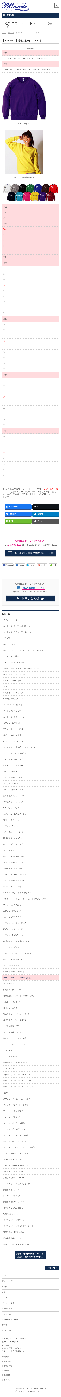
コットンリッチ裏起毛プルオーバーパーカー (21, 668)
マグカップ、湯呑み (11, 656)
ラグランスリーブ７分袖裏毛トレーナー (19, 1226)
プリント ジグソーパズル (13, 729)
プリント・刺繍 (8, 1303)
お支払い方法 (7, 1366)
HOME (4, 1276)
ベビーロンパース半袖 (12, 681)
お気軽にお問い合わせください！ (30, 541)
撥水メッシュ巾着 (10, 1008)
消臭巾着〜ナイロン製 (12, 990)
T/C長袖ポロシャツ (11, 1214)
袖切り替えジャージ (11, 820)
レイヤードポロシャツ (12, 1196)
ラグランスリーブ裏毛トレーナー (16, 1220)
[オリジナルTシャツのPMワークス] (15, 8)
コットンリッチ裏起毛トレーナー (16, 717)
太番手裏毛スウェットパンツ (14, 1202)
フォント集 (6, 1314)
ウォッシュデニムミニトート (14, 917)
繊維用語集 (6, 1361)
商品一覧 (6, 614)
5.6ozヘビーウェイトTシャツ (15, 662)
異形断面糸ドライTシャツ (13, 796)
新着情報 (5, 1357)
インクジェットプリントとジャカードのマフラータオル (25, 899)
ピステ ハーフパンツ (11, 1002)
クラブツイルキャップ (12, 711)
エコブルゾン (8, 1069)
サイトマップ (7, 1380)
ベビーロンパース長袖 (12, 735)
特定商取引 (6, 1370)
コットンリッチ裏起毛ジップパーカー (18, 632)
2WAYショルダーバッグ (12, 929)
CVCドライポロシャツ (12, 808)
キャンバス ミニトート (12, 887)
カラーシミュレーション (11, 1320)
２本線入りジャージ (11, 772)
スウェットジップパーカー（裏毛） (17, 1099)
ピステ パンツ (8, 984)
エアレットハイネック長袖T (14, 923)
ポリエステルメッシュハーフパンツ (17, 1141)
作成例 (4, 1287)
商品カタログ (7, 1281)
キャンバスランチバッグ (13, 844)
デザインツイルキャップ (13, 759)
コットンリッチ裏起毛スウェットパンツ (19, 747)
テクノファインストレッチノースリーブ (19, 1087)
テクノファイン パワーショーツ (16, 1129)
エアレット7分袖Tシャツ (13, 935)
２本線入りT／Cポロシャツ (14, 1208)
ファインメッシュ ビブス (13, 1111)
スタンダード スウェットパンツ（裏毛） (19, 1147)
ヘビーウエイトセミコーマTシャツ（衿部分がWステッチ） (26, 650)
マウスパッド (8, 687)
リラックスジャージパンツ (14, 862)
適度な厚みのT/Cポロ (11, 784)
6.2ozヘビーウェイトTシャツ (15, 741)
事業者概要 (6, 1375)
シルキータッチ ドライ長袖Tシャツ (17, 893)
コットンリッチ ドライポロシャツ (16, 626)
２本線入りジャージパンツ (14, 790)
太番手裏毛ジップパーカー (14, 1178)
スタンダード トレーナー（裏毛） (16, 1135)
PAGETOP (52, 1268)
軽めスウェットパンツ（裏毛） (15, 1038)
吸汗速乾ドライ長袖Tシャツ (14, 856)
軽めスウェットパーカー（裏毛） (16, 1014)
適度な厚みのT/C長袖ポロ (13, 1232)
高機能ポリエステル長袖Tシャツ (16, 941)
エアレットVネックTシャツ (14, 1044)
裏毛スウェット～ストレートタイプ (17, 1244)
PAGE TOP (57, 1352)
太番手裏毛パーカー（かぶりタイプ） (18, 1166)
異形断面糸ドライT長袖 (12, 868)
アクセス (5, 1298)
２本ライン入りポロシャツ (14, 1172)
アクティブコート (10, 1056)
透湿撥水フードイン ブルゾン (15, 1020)
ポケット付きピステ (11, 965)
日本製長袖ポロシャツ (12, 1238)
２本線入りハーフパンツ (13, 802)
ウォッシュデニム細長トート (14, 905)
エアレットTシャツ (11, 826)
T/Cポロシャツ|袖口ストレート (15, 705)
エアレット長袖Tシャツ (12, 911)
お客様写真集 (7, 1309)
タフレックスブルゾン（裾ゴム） (16, 675)
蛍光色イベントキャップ (13, 693)
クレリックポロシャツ (12, 1117)
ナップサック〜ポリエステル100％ (17, 953)
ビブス (6, 1093)
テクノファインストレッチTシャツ (17, 1081)
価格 (3, 1292)
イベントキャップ (10, 620)
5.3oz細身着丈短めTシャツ (14, 699)
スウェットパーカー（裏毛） (14, 1123)
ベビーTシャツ (9, 644)
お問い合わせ (7, 1330)
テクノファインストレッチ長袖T (16, 1105)
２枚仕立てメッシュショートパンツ (17, 1075)
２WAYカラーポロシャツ (13, 1160)
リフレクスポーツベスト (13, 1032)
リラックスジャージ (11, 850)
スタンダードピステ (11, 947)
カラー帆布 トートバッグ (13, 832)
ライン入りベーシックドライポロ (16, 1184)
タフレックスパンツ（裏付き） (15, 753)
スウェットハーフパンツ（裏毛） (16, 1153)
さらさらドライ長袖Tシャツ (14, 881)
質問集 (4, 1325)
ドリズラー (7, 638)
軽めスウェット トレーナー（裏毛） (17, 978)
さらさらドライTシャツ (12, 778)
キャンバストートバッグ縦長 (14, 875)
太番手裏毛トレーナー (12, 1190)
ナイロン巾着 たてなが (12, 1026)
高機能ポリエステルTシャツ (14, 838)
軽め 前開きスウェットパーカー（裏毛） (19, 996)
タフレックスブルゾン (12, 723)
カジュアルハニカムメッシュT (15, 814)
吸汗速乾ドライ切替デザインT (15, 959)
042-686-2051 (14, 545)
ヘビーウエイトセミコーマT (14, 765)
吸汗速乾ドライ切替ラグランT (15, 972)
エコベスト (7, 1050)
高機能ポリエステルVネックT (15, 1063)
